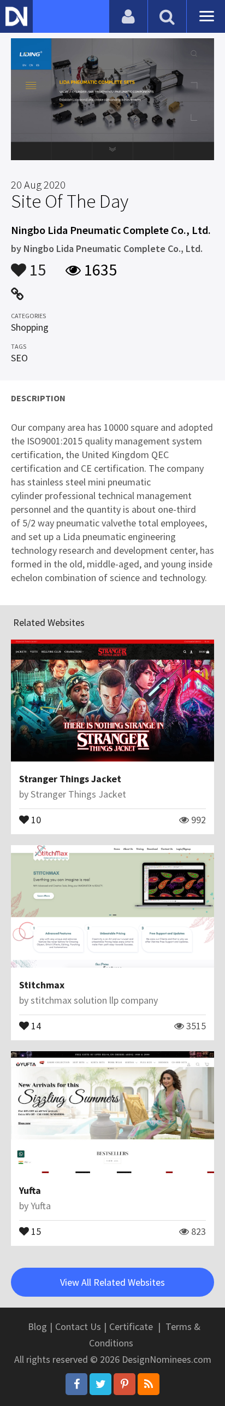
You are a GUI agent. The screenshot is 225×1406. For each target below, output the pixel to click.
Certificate (131, 1326)
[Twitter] (100, 1384)
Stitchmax (41, 985)
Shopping (30, 327)
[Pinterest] (124, 1384)
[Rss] (148, 1384)
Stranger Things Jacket (70, 778)
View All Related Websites (112, 1282)
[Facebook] (76, 1384)
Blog (37, 1326)
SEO (19, 358)
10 (35, 818)
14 (35, 1025)
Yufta (30, 1190)
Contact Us (78, 1326)
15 (36, 264)
